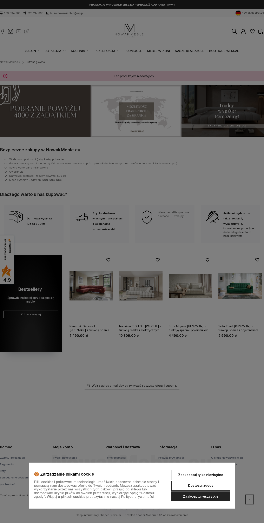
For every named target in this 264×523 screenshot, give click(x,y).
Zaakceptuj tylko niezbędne (200, 475)
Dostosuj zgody (200, 485)
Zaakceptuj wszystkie (200, 496)
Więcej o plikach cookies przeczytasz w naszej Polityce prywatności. (100, 497)
